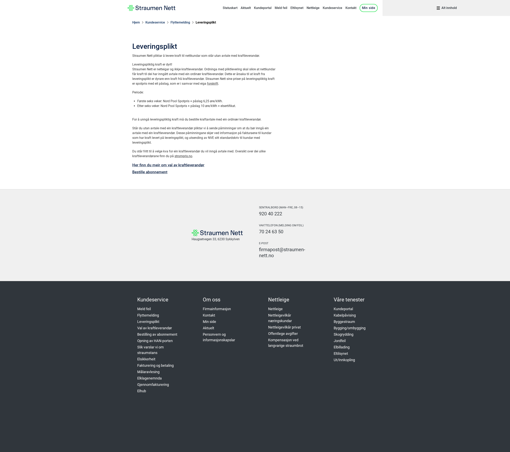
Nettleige (313, 8)
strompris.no (183, 156)
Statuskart (230, 8)
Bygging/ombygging (350, 328)
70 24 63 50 (271, 231)
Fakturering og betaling (155, 365)
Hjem (136, 22)
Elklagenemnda (149, 378)
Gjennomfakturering (153, 384)
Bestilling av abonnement (157, 334)
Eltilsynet (296, 8)
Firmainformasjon (217, 309)
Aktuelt (246, 8)
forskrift (212, 83)
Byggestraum (344, 322)
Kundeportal (263, 8)
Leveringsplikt (206, 22)
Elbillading (342, 347)
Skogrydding (343, 334)
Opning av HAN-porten (155, 341)
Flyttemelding (180, 22)
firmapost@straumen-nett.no (282, 252)
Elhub (141, 391)
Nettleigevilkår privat (284, 327)
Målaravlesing (148, 372)
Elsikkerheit (146, 359)
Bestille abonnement (149, 172)
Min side (368, 8)
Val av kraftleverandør (154, 328)
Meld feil (281, 8)
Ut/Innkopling (344, 360)
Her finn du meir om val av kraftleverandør (168, 165)
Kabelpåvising (345, 315)
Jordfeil (340, 341)
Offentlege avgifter (283, 333)
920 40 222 (270, 214)
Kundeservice (332, 8)
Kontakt (350, 8)
